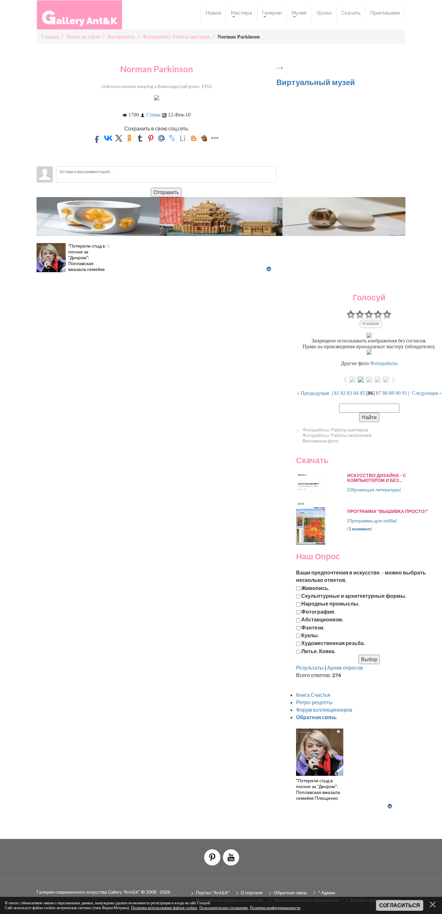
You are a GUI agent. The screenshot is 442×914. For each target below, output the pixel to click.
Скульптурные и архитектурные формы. (353, 596)
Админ (328, 892)
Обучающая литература (374, 489)
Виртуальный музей (315, 82)
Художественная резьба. (333, 643)
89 (391, 393)
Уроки (323, 13)
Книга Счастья (313, 695)
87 (378, 393)
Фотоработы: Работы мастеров (335, 429)
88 (385, 393)
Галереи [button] (272, 13)
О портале (252, 892)
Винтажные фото (320, 440)
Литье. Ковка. (318, 651)
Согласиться (399, 905)
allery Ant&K (79, 17)
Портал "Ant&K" (213, 892)
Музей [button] (299, 13)
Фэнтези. (313, 627)
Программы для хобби (372, 520)
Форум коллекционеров (324, 710)
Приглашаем (385, 13)
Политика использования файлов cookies (164, 908)
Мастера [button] (241, 13)
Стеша (153, 114)
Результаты (310, 667)
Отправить (166, 192)
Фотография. (318, 611)
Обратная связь (290, 892)
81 (336, 393)
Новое (213, 13)
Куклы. (310, 635)
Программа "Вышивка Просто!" (387, 511)
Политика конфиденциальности (275, 908)
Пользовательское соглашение (223, 908)
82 (343, 393)
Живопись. (315, 588)
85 (362, 393)
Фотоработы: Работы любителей (337, 435)
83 (349, 393)
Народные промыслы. (330, 603)
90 (398, 393)
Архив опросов (345, 667)
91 (404, 393)
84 (356, 393)
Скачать (350, 13)
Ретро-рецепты (314, 702)
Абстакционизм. (322, 619)
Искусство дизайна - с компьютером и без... (376, 478)
